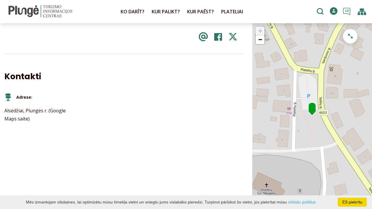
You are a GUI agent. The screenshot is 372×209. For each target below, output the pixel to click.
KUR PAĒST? (200, 11)
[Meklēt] (321, 12)
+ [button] (260, 31)
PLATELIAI (232, 11)
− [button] (260, 39)
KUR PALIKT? (166, 11)
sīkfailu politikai (302, 202)
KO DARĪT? (132, 11)
